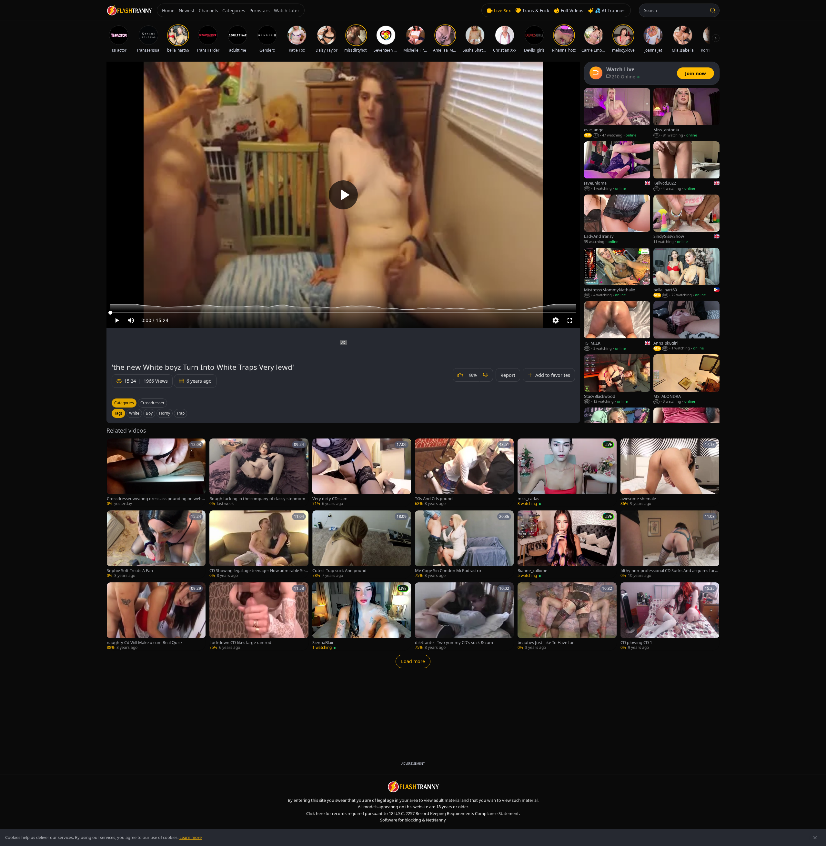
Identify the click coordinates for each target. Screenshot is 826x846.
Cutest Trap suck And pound (339, 571)
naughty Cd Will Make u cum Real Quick (145, 642)
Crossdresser (152, 403)
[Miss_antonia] (686, 113)
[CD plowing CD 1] (669, 616)
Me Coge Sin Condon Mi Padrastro (448, 571)
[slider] (343, 313)
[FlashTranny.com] (129, 10)
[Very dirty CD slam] (361, 472)
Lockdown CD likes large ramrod (240, 642)
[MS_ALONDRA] (686, 379)
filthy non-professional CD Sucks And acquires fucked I (668, 571)
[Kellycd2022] (686, 166)
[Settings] (555, 320)
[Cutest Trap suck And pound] (361, 544)
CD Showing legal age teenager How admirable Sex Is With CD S (258, 571)
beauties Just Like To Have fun (546, 642)
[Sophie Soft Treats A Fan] (156, 544)
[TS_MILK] (617, 326)
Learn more (190, 837)
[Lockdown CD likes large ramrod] (258, 616)
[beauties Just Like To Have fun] (567, 616)
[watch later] (113, 445)
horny (164, 413)
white (134, 413)
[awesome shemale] (669, 472)
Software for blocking (400, 820)
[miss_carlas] (567, 472)
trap (180, 413)
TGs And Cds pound (434, 499)
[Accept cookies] (815, 837)
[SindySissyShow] (686, 220)
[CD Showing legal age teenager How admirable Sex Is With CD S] (258, 544)
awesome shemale (638, 499)
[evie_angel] (617, 113)
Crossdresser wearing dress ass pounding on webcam (155, 499)
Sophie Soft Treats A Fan (130, 571)
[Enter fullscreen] (569, 320)
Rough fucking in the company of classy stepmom (257, 499)
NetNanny (436, 820)
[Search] (712, 10)
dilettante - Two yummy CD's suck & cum (454, 642)
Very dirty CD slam (330, 499)
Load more (413, 661)
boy (149, 413)
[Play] (343, 194)
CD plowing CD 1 (636, 642)
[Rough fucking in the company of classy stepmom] (258, 472)
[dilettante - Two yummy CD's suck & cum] (464, 616)
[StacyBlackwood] (617, 379)
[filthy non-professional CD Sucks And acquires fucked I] (669, 544)
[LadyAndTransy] (617, 220)
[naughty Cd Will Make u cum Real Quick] (156, 616)
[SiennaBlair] (361, 616)
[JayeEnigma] (617, 166)
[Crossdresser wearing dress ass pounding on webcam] (156, 472)
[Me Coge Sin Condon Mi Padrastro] (464, 544)
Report (507, 375)
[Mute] (131, 320)
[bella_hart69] (686, 273)
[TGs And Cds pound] (464, 472)
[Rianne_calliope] (567, 544)
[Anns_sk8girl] (686, 326)
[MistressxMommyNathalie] (617, 273)
